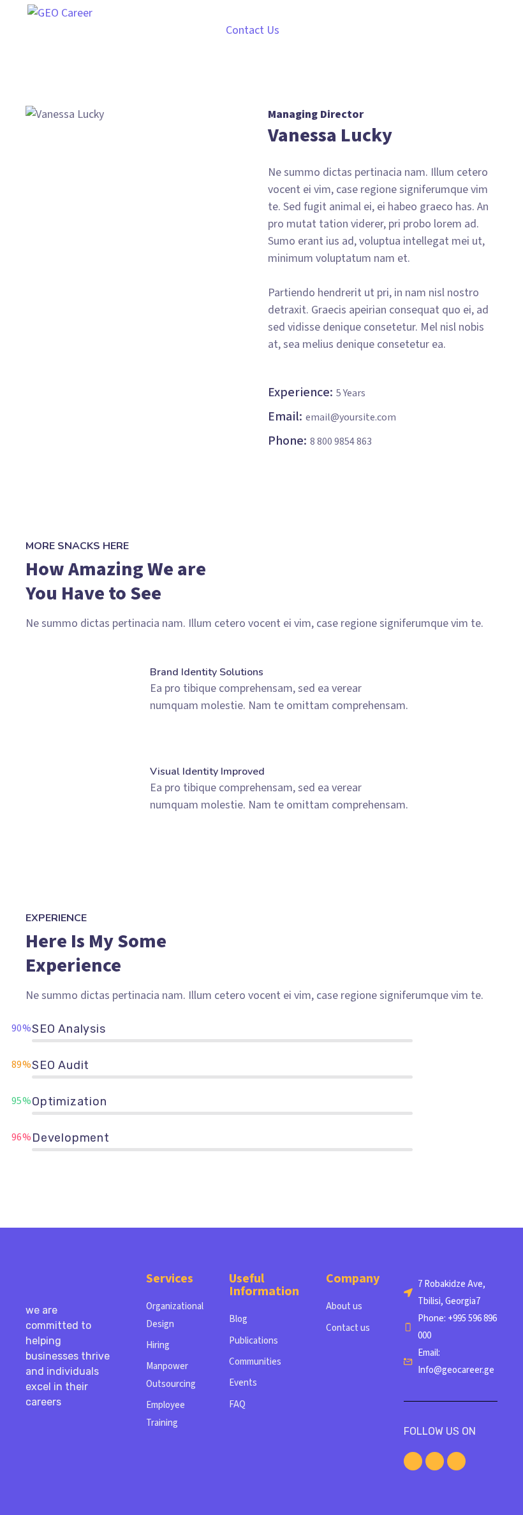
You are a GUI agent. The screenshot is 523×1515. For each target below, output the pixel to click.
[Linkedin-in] (413, 1461)
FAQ (237, 1404)
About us (344, 1306)
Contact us (348, 1328)
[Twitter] (456, 1461)
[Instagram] (434, 1461)
